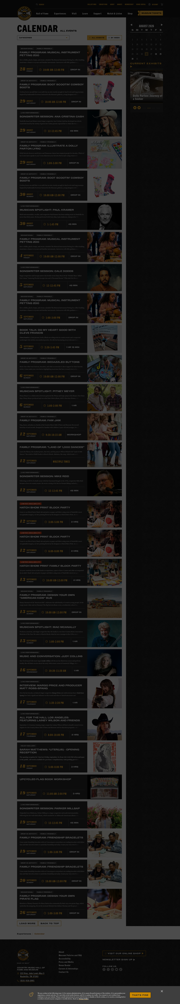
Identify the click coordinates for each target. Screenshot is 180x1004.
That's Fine (140, 995)
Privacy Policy (83, 999)
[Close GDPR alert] (162, 991)
